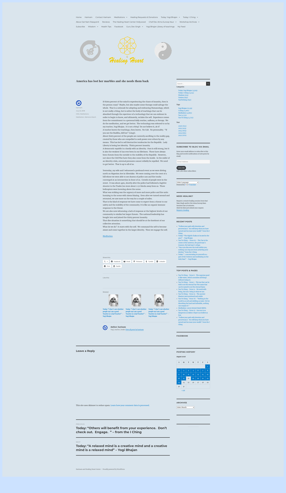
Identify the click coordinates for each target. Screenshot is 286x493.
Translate (192, 185)
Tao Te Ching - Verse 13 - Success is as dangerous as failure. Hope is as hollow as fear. (193, 312)
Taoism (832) (183, 98)
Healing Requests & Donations (144, 17)
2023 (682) (182, 133)
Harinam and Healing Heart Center (88, 469)
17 (184, 378)
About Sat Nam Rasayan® (87, 22)
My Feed (181, 27)
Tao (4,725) (182, 115)
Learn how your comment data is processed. (130, 405)
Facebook (118, 27)
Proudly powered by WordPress (114, 469)
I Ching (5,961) (183, 111)
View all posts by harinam (134, 330)
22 (207, 378)
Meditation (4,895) (185, 113)
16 (179, 378)
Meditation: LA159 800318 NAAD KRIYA (192, 308)
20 (198, 378)
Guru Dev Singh (133, 27)
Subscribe (80, 27)
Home (79, 17)
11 (188, 374)
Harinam (88, 17)
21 (203, 378)
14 (203, 374)
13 (198, 374)
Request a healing (183, 210)
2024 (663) (182, 131)
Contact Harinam (103, 17)
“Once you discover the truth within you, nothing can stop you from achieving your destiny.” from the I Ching (193, 249)
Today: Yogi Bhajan (169, 17)
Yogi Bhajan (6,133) (185, 108)
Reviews (106, 22)
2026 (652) (182, 126)
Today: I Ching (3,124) (186, 93)
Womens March (90, 117)
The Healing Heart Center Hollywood (129, 22)
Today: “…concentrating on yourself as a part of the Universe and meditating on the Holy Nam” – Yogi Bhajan (193, 257)
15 (207, 374)
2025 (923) (182, 128)
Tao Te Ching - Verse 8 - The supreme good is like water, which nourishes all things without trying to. (193, 277)
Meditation (108, 236)
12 (193, 374)
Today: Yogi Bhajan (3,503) (187, 90)
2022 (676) (182, 135)
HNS (77, 114)
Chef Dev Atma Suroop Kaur (161, 22)
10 (184, 374)
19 (193, 378)
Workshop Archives (188, 22)
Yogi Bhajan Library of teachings (160, 27)
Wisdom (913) (183, 95)
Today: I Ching (189, 17)
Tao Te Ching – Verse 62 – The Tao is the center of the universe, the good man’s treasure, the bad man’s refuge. (193, 242)
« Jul (183, 390)
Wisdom (92, 27)
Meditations (119, 17)
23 (179, 382)
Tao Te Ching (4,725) (185, 118)
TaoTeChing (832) (184, 100)
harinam (79, 108)
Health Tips (106, 27)
